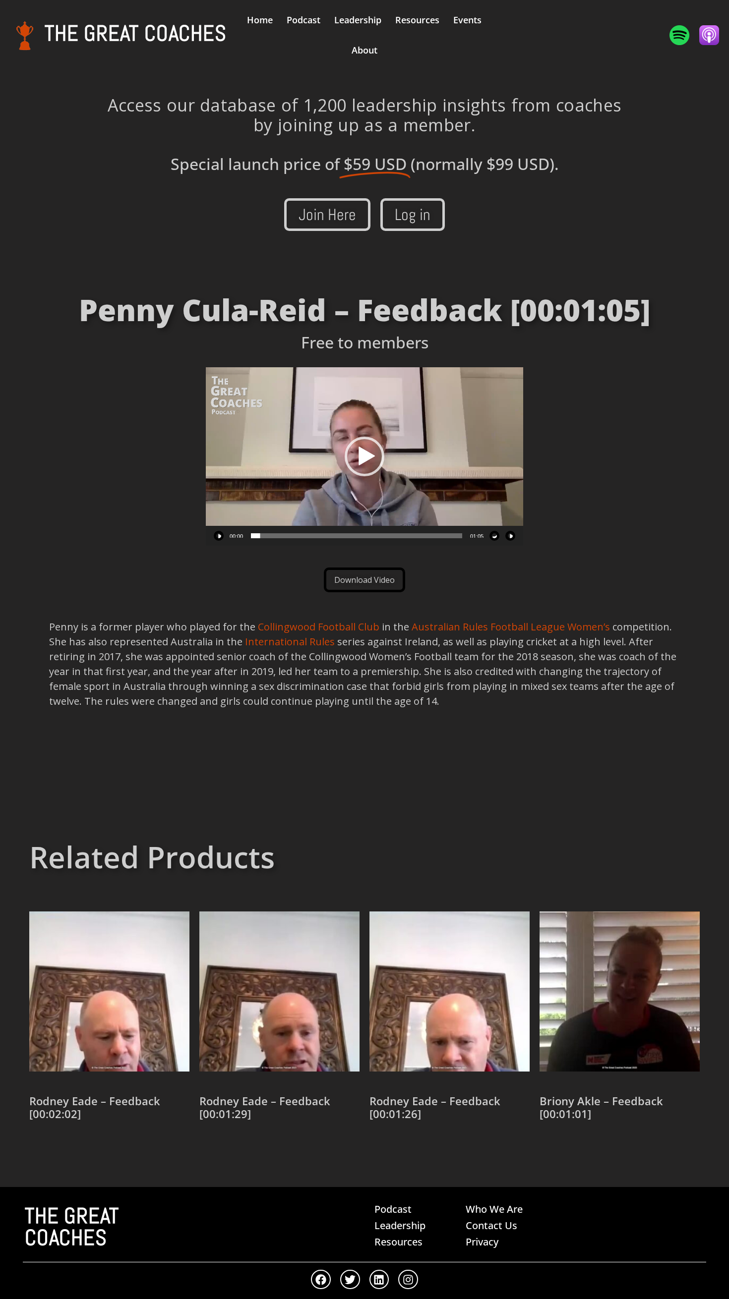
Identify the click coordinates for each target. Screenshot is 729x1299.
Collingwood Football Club (318, 626)
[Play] (219, 536)
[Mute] (494, 536)
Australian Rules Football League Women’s (511, 626)
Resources (417, 20)
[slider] (356, 535)
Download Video (364, 579)
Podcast (303, 20)
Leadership (357, 20)
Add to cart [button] (65, 1148)
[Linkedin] (379, 1280)
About (364, 50)
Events (467, 20)
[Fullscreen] (510, 536)
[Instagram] (408, 1280)
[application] (364, 456)
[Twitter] (350, 1280)
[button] (364, 456)
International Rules (289, 641)
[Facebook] (321, 1280)
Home (260, 20)
